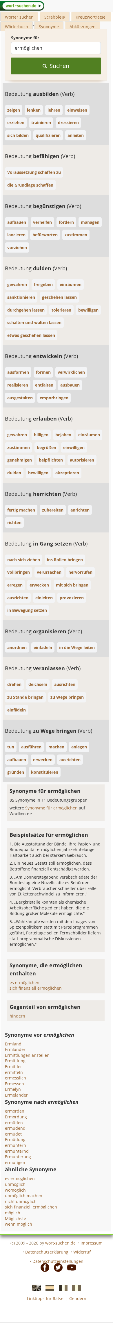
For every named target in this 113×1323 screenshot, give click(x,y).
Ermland (13, 1044)
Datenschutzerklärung (46, 1252)
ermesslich (15, 1078)
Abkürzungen (83, 26)
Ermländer (15, 1049)
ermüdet (13, 1134)
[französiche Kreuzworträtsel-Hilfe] (61, 1287)
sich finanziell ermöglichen (36, 988)
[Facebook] (43, 1267)
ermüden (14, 1122)
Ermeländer (16, 1095)
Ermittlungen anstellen (27, 1055)
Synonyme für (25, 37)
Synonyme (49, 26)
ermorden (14, 1111)
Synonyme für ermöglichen (52, 808)
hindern (17, 1016)
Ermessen (14, 1083)
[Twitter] (56, 1267)
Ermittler (13, 1066)
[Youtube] (70, 1267)
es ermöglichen (24, 982)
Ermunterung (18, 1156)
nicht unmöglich (21, 1201)
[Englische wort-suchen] (35, 1287)
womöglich (15, 1190)
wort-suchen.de (60, 1243)
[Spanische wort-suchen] (48, 1287)
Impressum (92, 1243)
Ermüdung (15, 1139)
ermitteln (14, 1072)
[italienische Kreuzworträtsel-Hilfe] (75, 1287)
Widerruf (82, 1252)
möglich (12, 1212)
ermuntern (15, 1145)
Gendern (77, 1298)
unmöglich (15, 1184)
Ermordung (16, 1117)
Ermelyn (13, 1089)
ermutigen (15, 1162)
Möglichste (15, 1218)
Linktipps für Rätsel (46, 1298)
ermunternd (17, 1151)
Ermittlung (15, 1060)
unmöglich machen (23, 1195)
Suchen (59, 66)
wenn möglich (18, 1224)
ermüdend (15, 1128)
